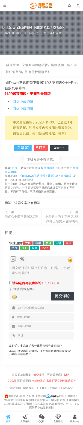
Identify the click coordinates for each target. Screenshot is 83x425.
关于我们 (41, 388)
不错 (58, 243)
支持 (28, 243)
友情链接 (54, 388)
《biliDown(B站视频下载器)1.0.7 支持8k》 (45, 175)
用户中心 (74, 421)
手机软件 (55, 33)
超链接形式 (48, 168)
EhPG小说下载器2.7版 (21, 217)
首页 (8, 421)
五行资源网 (24, 380)
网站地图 (15, 388)
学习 (48, 243)
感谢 (38, 243)
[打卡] (22, 259)
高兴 (68, 243)
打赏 (42, 148)
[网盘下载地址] (23, 102)
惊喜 (34, 247)
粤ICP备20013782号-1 (23, 396)
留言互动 (28, 388)
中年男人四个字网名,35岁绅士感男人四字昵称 (61, 219)
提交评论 (62, 296)
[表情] (14, 297)
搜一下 (60, 148)
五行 (14, 168)
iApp (45, 247)
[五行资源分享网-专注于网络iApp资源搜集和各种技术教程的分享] (41, 7)
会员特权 (58, 421)
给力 (14, 247)
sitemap (67, 388)
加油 (24, 247)
